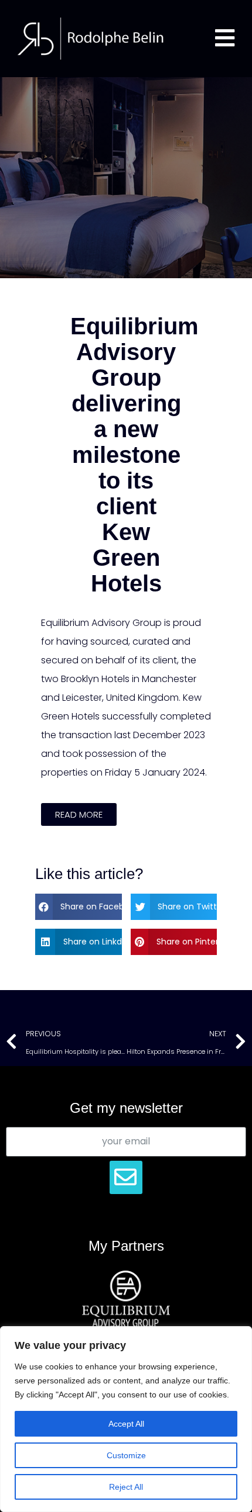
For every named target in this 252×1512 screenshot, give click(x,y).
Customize (126, 1455)
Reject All (126, 1487)
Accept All (126, 1423)
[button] (79, 814)
